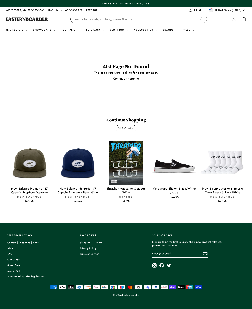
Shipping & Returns (91, 242)
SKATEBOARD (15, 30)
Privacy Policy (88, 248)
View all (126, 128)
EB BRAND (93, 30)
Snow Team (14, 265)
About (10, 248)
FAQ (9, 254)
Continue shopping (126, 79)
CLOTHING (118, 30)
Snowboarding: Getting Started (25, 276)
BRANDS (169, 30)
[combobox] (138, 19)
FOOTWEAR (69, 30)
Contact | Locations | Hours (23, 242)
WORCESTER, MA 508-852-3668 (25, 10)
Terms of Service (89, 254)
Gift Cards (13, 259)
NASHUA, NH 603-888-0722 (65, 10)
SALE (187, 30)
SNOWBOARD (43, 30)
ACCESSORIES (144, 30)
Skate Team (14, 271)
